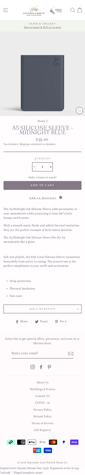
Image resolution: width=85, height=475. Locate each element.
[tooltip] (60, 197)
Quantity (42, 158)
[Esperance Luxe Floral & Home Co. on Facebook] (41, 367)
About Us (43, 382)
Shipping (25, 144)
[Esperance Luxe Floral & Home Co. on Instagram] (32, 367)
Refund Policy (42, 416)
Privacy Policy (42, 410)
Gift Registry (42, 430)
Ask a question (42, 309)
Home (41, 121)
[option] (42, 26)
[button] (42, 196)
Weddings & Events (42, 389)
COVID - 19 (42, 403)
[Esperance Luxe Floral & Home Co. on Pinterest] (49, 367)
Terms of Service (42, 423)
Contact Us (42, 396)
